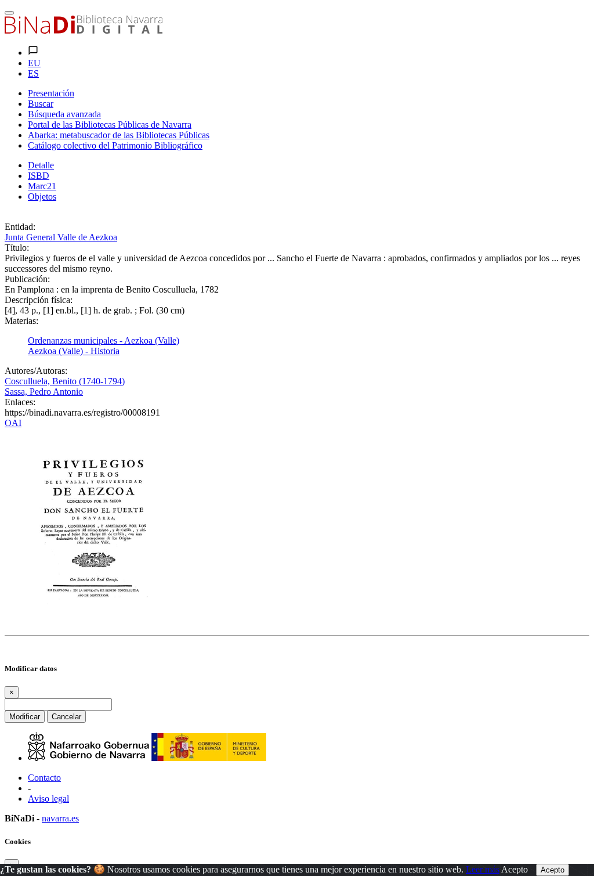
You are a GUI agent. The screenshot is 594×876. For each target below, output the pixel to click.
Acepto (514, 869)
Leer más (482, 869)
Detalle (41, 165)
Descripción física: (39, 300)
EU (34, 63)
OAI (13, 423)
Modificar (24, 716)
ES (33, 73)
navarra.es (60, 818)
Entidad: (20, 227)
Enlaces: (20, 402)
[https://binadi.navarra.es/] (83, 30)
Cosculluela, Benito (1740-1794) (65, 381)
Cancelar (66, 716)
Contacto (44, 778)
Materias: (21, 321)
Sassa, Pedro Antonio (44, 391)
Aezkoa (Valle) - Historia (73, 351)
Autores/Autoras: (36, 371)
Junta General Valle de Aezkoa (61, 237)
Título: (17, 248)
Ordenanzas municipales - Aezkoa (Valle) (103, 340)
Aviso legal (48, 798)
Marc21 (42, 186)
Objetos (42, 196)
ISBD (38, 176)
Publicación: (27, 279)
